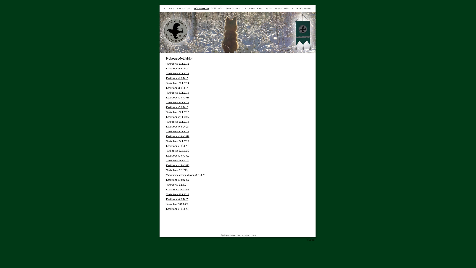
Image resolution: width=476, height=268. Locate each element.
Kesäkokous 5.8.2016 (177, 107)
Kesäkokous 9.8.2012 (177, 68)
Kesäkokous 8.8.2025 (177, 199)
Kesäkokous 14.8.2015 (177, 97)
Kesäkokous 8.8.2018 (177, 126)
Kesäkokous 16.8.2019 (177, 136)
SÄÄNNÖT (217, 8)
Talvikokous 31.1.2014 (177, 83)
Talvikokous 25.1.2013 (177, 73)
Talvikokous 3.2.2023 (177, 170)
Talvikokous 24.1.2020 (177, 141)
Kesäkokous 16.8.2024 (177, 189)
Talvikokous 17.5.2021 (177, 151)
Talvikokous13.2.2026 (177, 204)
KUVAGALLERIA (253, 8)
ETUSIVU (169, 8)
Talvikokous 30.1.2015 (177, 93)
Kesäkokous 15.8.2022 (177, 165)
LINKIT (268, 8)
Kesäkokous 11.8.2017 (177, 117)
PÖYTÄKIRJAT (201, 8)
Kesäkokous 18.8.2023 (177, 180)
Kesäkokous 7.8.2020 (177, 146)
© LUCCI (311, 240)
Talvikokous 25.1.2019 (177, 131)
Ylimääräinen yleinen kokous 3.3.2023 (185, 175)
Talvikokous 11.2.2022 (177, 160)
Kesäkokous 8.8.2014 (177, 88)
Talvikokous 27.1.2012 (177, 64)
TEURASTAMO (303, 8)
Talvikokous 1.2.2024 (177, 185)
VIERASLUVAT (184, 8)
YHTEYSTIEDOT (234, 8)
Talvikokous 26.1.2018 (177, 122)
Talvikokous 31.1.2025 (177, 194)
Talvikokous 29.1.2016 (177, 102)
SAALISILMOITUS (284, 8)
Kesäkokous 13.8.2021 (177, 155)
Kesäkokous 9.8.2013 (177, 78)
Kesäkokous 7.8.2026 (177, 209)
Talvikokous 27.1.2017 (177, 112)
